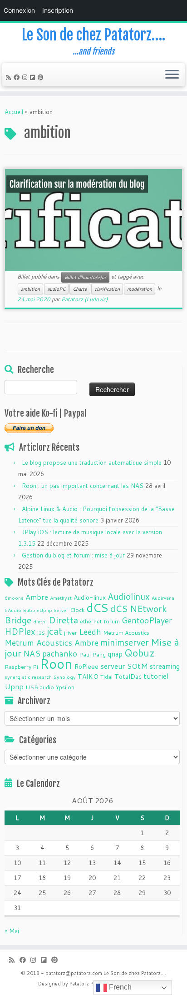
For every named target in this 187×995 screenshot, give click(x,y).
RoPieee (86, 666)
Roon (56, 663)
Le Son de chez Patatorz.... (134, 973)
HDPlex (20, 631)
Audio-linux (90, 597)
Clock (77, 610)
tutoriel (156, 676)
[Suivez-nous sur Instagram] (26, 77)
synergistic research (28, 676)
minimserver (124, 642)
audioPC (56, 289)
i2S (41, 632)
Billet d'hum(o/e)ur (85, 277)
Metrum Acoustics (126, 632)
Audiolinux (129, 596)
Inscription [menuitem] (57, 10)
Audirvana (163, 597)
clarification (107, 289)
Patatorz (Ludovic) (84, 299)
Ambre (36, 597)
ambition (30, 289)
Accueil (14, 112)
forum (111, 621)
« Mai (12, 931)
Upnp (14, 686)
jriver (70, 632)
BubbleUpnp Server (45, 610)
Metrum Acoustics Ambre (51, 642)
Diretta (63, 619)
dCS (97, 607)
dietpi (40, 621)
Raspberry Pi (21, 666)
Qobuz (139, 653)
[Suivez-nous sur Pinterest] (42, 77)
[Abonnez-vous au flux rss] (10, 77)
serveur (112, 666)
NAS (31, 653)
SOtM (137, 666)
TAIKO (88, 676)
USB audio (39, 687)
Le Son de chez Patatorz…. (93, 35)
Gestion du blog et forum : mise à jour (73, 555)
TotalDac (128, 676)
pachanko (59, 653)
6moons (14, 597)
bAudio (13, 610)
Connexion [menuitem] (19, 10)
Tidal (106, 676)
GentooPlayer (147, 620)
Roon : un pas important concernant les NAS (82, 486)
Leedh (90, 631)
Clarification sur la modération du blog (77, 184)
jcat (54, 631)
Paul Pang (92, 654)
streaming (165, 666)
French (119, 987)
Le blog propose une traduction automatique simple (92, 462)
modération (139, 289)
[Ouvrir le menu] (172, 75)
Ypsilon (65, 687)
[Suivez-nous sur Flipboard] (34, 77)
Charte (80, 289)
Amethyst (61, 597)
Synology (65, 676)
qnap (115, 654)
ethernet (91, 621)
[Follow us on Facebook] (18, 77)
